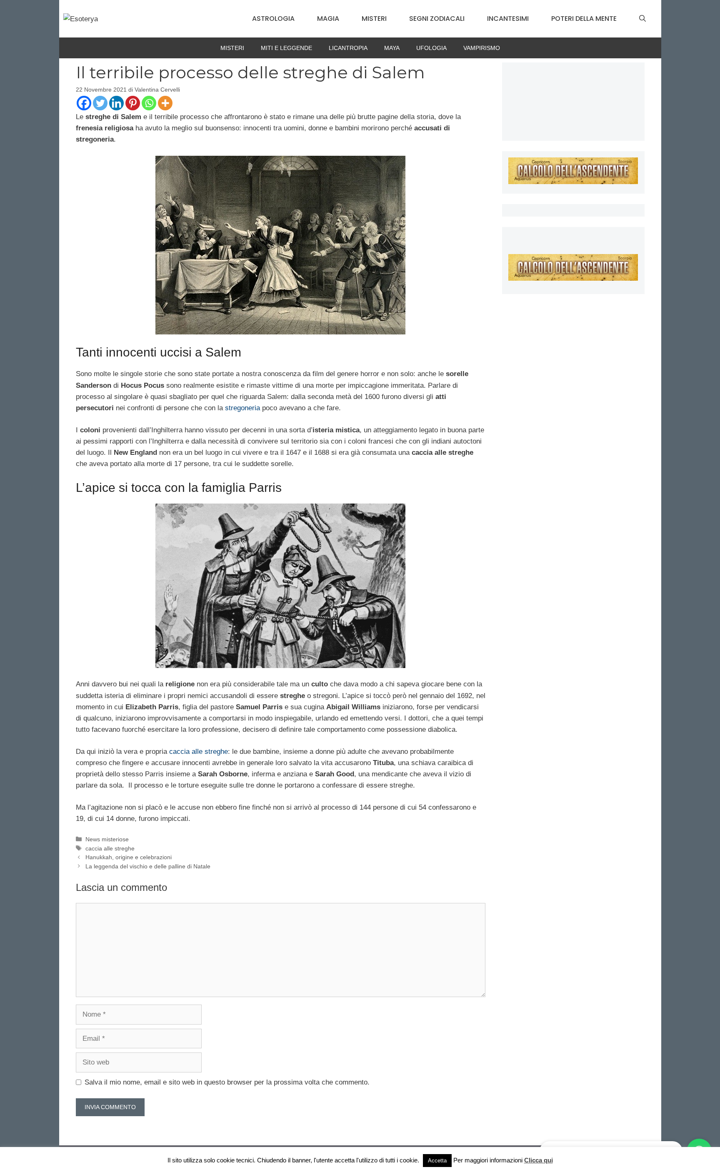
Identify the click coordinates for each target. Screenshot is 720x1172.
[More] (165, 103)
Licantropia (348, 48)
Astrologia (273, 18)
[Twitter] (100, 103)
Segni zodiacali (437, 18)
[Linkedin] (116, 103)
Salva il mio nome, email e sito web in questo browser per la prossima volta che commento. (227, 1082)
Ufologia (431, 48)
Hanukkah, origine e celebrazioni (128, 857)
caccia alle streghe (198, 752)
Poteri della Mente (584, 18)
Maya (392, 48)
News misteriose (107, 839)
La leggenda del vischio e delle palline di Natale (147, 866)
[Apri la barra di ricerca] (642, 18)
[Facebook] (84, 103)
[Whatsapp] (149, 103)
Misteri (374, 18)
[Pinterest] (132, 103)
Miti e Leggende (286, 48)
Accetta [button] (437, 1160)
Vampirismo (481, 48)
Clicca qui (538, 1160)
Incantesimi (508, 18)
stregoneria (242, 408)
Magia (328, 18)
